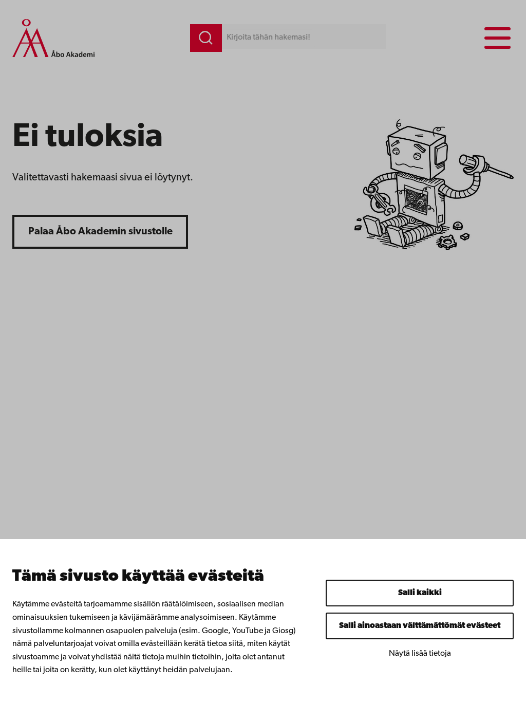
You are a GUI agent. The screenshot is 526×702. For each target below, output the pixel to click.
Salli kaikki (420, 593)
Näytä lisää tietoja (420, 654)
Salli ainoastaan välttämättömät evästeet (419, 626)
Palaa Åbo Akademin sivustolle (100, 232)
